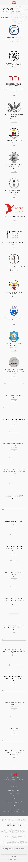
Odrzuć (14, 856)
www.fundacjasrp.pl (13, 838)
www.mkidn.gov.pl (13, 833)
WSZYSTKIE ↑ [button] (6, 17)
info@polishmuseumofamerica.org (14, 801)
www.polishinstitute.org (13, 825)
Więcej (13, 44)
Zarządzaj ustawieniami (14, 859)
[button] (26, 2)
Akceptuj (14, 853)
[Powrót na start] (14, 2)
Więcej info (13, 805)
